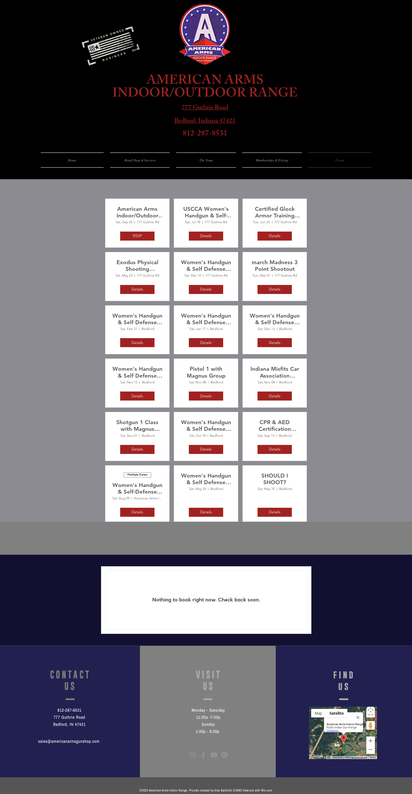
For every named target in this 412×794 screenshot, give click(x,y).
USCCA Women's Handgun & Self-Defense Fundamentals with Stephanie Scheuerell (206, 212)
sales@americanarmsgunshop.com (69, 741)
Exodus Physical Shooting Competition (137, 265)
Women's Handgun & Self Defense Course (137, 319)
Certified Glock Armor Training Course (275, 212)
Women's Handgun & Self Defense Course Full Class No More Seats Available (206, 425)
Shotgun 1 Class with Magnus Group (137, 425)
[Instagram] (193, 755)
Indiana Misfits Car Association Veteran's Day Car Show (274, 372)
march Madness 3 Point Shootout (275, 265)
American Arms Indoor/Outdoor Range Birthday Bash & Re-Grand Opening (137, 212)
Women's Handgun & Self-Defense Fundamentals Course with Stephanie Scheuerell (137, 488)
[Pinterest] (224, 755)
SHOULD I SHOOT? (274, 479)
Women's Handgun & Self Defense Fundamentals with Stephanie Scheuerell (137, 372)
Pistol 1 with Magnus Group (206, 372)
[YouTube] (214, 755)
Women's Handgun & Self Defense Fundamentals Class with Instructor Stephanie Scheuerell (206, 265)
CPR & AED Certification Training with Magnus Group (274, 425)
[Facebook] (203, 755)
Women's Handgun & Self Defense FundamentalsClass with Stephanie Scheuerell (275, 319)
